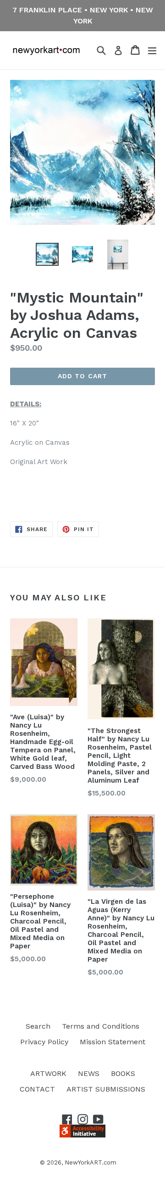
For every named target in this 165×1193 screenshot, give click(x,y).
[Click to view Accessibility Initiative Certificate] (82, 1135)
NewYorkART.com (90, 1162)
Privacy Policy (44, 1041)
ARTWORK (48, 1073)
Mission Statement (112, 1041)
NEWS (88, 1073)
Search (38, 1026)
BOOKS (123, 1073)
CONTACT (37, 1089)
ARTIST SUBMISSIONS (105, 1089)
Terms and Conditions (100, 1026)
